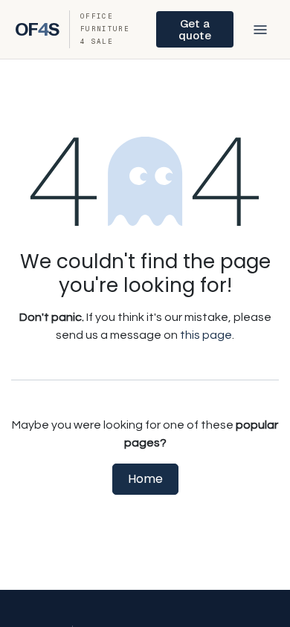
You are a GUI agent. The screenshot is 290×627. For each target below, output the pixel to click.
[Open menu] (260, 30)
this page (206, 335)
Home (145, 478)
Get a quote (194, 29)
